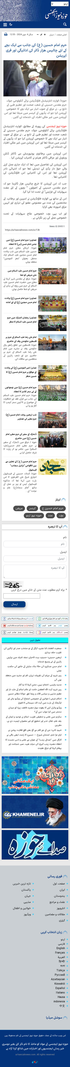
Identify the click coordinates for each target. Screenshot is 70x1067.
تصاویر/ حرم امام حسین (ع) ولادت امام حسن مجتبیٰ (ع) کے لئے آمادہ (20, 300)
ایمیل (63, 552)
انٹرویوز (61, 908)
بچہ (61, 516)
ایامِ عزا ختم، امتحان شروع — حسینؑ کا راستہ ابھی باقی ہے (34, 735)
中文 (62, 1006)
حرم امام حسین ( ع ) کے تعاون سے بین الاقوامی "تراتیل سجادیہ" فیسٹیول (21, 466)
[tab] (35, 640)
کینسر (32, 508)
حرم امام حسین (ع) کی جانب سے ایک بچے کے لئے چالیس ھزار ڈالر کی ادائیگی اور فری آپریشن (35, 50)
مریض (19, 508)
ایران (62, 890)
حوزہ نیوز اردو (34, 516)
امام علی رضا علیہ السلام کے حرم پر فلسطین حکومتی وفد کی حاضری (21, 339)
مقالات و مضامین (55, 914)
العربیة (61, 957)
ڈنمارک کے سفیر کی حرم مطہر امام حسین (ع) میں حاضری (21, 436)
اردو (63, 940)
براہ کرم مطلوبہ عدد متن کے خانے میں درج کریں (39, 590)
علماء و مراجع (57, 902)
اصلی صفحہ (61, 34)
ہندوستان (59, 896)
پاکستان (26, 890)
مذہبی (27, 902)
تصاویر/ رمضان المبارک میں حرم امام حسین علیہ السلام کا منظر (22, 319)
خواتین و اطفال (22, 908)
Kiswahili (59, 984)
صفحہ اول (59, 884)
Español (60, 988)
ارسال (14, 604)
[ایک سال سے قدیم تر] (52, 245)
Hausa (61, 997)
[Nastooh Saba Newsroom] (35, 1062)
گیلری (62, 921)
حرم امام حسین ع (52, 508)
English (60, 948)
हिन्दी (62, 962)
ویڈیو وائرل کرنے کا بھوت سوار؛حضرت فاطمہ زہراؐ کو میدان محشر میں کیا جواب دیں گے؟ (35, 710)
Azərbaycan (58, 979)
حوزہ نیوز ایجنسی (56, 126)
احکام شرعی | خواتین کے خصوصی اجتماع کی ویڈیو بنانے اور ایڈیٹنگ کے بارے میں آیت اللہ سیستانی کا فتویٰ (34, 701)
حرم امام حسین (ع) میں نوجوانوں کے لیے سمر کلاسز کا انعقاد (21, 389)
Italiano (60, 993)
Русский (60, 975)
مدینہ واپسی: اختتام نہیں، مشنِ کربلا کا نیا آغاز (40, 684)
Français (60, 953)
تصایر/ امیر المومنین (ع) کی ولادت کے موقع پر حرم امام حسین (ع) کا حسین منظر (20, 372)
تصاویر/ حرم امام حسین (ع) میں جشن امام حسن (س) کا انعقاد (21, 242)
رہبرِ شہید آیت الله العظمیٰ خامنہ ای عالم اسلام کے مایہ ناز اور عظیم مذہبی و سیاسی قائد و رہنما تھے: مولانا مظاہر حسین (34, 691)
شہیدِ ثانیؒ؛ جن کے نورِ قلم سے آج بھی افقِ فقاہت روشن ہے (35, 730)
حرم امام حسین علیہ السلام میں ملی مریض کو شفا (22, 273)
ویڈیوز (27, 914)
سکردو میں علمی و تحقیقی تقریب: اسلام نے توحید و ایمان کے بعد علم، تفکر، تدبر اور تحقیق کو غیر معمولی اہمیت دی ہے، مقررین (34, 721)
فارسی (61, 944)
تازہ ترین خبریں (22, 884)
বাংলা (62, 966)
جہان (52, 34)
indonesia (59, 1002)
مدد (50, 516)
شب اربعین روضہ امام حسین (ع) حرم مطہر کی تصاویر (21, 417)
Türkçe (60, 971)
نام (65, 537)
